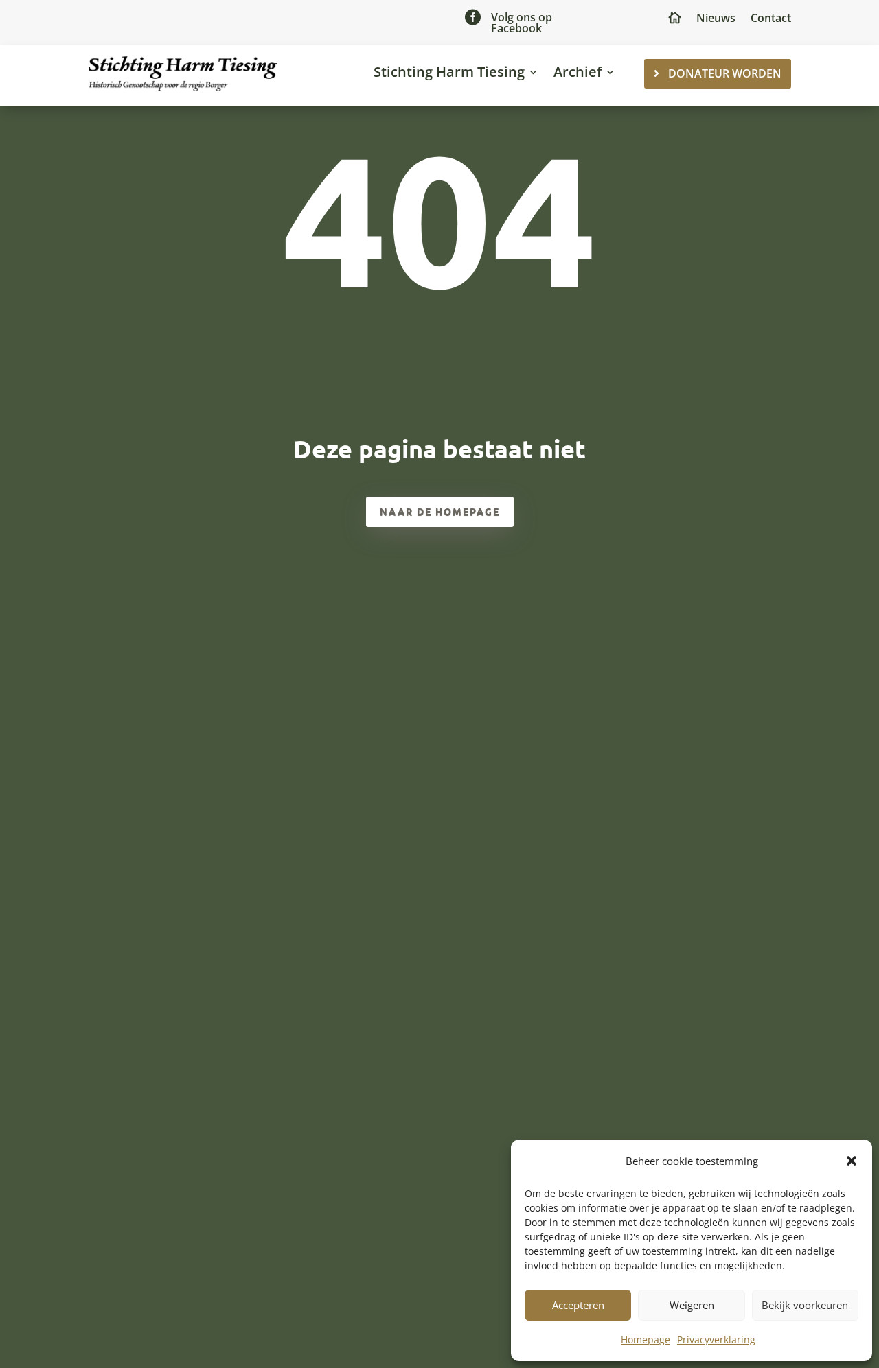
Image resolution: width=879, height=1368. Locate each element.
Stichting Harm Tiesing (449, 71)
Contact (771, 19)
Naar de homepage (440, 511)
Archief (577, 71)
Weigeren (692, 1305)
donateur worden (724, 73)
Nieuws (715, 19)
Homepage (645, 1339)
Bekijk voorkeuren (805, 1305)
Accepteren (578, 1305)
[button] (851, 1161)
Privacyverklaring (716, 1339)
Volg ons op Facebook (521, 23)
